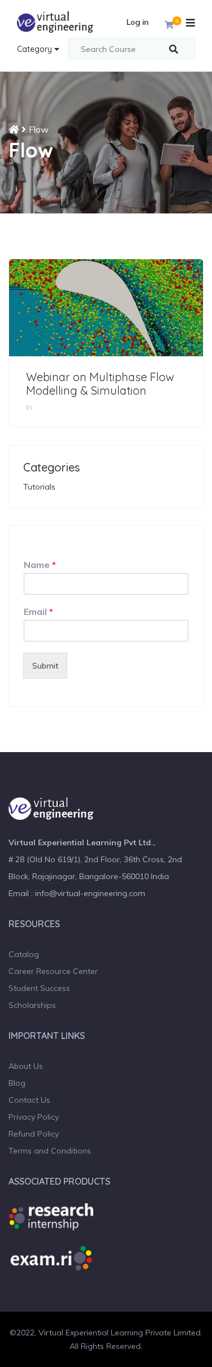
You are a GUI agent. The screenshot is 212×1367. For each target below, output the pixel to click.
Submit (45, 666)
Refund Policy (33, 1134)
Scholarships (32, 1005)
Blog (16, 1083)
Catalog (23, 954)
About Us (25, 1066)
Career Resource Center (53, 971)
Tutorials (39, 487)
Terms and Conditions (49, 1151)
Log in (138, 22)
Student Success (39, 988)
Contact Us (29, 1100)
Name (40, 564)
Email (38, 611)
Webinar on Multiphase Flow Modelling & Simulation (100, 384)
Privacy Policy (33, 1117)
